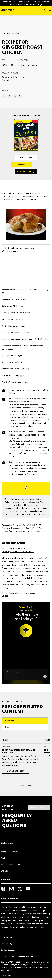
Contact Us (5, 858)
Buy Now (21, 164)
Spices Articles (12, 33)
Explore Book (26, 157)
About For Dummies (9, 851)
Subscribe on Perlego (26, 171)
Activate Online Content (10, 864)
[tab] (25, 720)
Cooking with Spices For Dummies (13, 78)
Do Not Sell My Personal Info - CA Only (17, 956)
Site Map (4, 871)
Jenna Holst (7, 64)
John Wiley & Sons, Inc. (32, 962)
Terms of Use (7, 937)
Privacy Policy (6, 943)
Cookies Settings (8, 950)
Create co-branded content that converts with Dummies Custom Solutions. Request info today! (26, 3)
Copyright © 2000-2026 (10, 962)
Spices (5, 595)
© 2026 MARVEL (8, 975)
